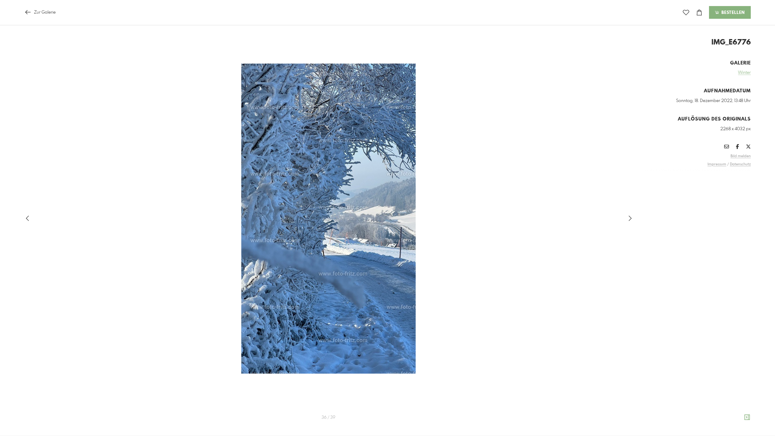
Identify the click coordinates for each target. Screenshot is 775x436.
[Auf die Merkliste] (686, 12)
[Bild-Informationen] (747, 417)
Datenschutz (740, 164)
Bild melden (740, 156)
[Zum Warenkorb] (699, 12)
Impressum (716, 164)
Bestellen (732, 13)
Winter (744, 73)
